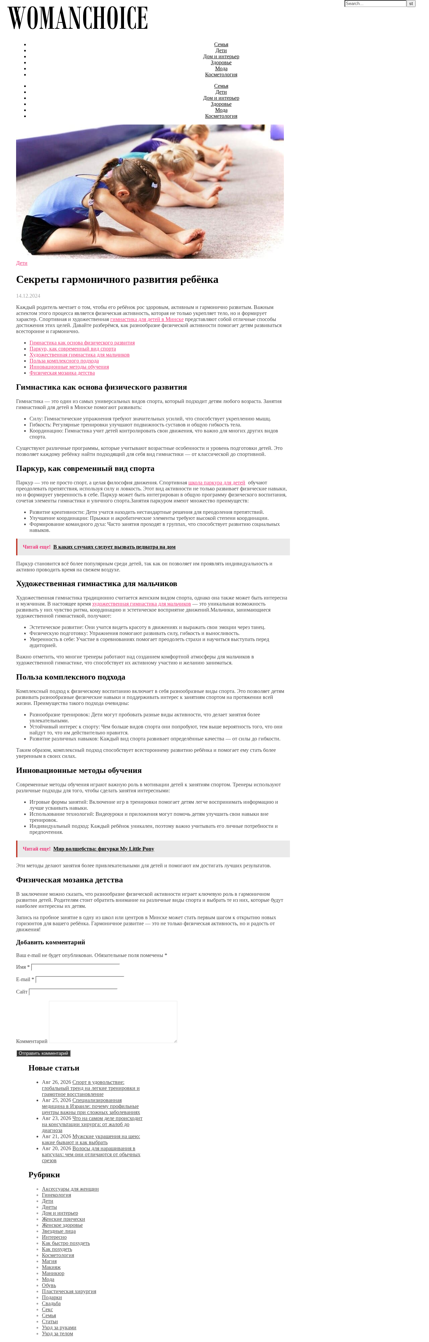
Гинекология (56, 1195)
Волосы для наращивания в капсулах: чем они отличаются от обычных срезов (91, 1154)
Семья (221, 44)
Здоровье (221, 62)
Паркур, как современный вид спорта (72, 348)
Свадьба (51, 1303)
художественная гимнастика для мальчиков (141, 604)
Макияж (51, 1267)
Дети (221, 50)
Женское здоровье (62, 1225)
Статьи (50, 1321)
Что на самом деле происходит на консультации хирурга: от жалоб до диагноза (92, 1124)
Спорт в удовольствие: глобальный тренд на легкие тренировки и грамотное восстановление (91, 1088)
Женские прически (63, 1219)
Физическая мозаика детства (62, 373)
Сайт (21, 992)
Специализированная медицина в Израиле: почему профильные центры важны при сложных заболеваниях (91, 1106)
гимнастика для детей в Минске (147, 319)
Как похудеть (57, 1249)
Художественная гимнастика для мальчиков (79, 355)
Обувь (49, 1285)
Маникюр (53, 1273)
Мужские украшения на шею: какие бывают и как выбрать (91, 1139)
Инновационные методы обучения (69, 367)
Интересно (54, 1237)
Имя (23, 967)
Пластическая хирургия (69, 1291)
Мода (221, 68)
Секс (47, 1309)
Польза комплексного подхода (64, 361)
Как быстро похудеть (66, 1243)
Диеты (49, 1207)
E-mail (25, 979)
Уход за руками (59, 1327)
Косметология (221, 74)
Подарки (52, 1297)
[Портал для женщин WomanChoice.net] (77, 33)
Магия (49, 1261)
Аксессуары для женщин (70, 1189)
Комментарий (32, 1041)
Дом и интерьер (221, 56)
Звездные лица (59, 1231)
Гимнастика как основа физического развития (82, 342)
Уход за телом (57, 1333)
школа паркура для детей (216, 482)
